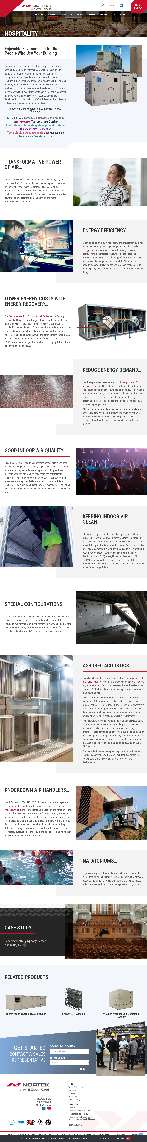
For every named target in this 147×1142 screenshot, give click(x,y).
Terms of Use (73, 1096)
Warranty (72, 1090)
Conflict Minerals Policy (78, 1114)
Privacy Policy (74, 1099)
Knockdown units (13, 809)
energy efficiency (91, 250)
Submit (83, 1068)
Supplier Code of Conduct (79, 1107)
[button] (103, 5)
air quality (64, 466)
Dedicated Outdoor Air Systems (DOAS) (28, 316)
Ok (128, 1138)
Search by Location (62, 1046)
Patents (71, 1093)
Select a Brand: (58, 1058)
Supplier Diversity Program (79, 1111)
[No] (144, 1138)
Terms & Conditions (76, 1087)
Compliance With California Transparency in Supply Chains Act (82, 1118)
